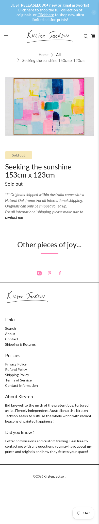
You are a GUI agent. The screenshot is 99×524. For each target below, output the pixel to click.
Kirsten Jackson (54, 476)
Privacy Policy (16, 364)
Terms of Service (18, 380)
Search (10, 328)
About (10, 333)
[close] (93, 12)
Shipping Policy (17, 375)
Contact (11, 339)
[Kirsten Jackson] (49, 36)
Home (43, 55)
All (58, 55)
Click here (26, 10)
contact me (14, 217)
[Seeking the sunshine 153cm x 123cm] (49, 106)
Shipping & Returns (20, 344)
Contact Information (21, 385)
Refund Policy (16, 369)
